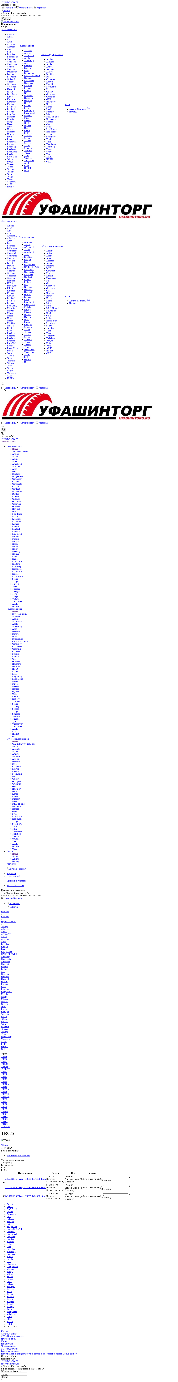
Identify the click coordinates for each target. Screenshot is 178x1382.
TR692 (4, 1099)
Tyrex (3, 1034)
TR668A (5, 1084)
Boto (3, 949)
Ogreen (4, 1004)
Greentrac (5, 974)
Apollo (4, 936)
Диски (15, 856)
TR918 (4, 1106)
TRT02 (4, 1121)
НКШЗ (4, 1046)
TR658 (4, 1074)
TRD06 (4, 1111)
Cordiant (5, 964)
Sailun (4, 1016)
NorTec (4, 1001)
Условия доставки (9, 1349)
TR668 (4, 1081)
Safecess (5, 1014)
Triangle (4, 1031)
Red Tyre (5, 1011)
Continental (6, 959)
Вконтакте (15, 903)
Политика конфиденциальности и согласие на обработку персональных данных (39, 1354)
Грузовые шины (19, 614)
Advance (5, 929)
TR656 (4, 1056)
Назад (15, 449)
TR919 (4, 1109)
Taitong (4, 1019)
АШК (4, 1041)
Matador (4, 994)
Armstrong (6, 939)
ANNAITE (6, 934)
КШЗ (3, 1044)
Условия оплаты (8, 1346)
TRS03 (4, 1119)
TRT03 (4, 1124)
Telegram (14, 907)
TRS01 (4, 1114)
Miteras (4, 999)
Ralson (4, 1009)
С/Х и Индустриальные (23, 744)
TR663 (4, 1076)
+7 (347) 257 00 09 (9, 2)
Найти (4, 1377)
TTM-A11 (5, 1069)
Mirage (4, 996)
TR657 (4, 1071)
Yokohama (6, 1039)
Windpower (6, 1036)
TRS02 (4, 1116)
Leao (3, 986)
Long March (6, 991)
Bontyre (4, 946)
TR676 (4, 1059)
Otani (3, 1006)
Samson (4, 1021)
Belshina (5, 944)
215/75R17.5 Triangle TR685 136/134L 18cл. (25, 1187)
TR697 (4, 1061)
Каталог (5, 1331)
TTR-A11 (5, 1126)
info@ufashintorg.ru (13, 898)
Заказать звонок (8, 441)
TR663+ (5, 1079)
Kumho (4, 984)
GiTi (3, 971)
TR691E (5, 1094)
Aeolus (4, 931)
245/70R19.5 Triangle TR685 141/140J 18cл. (25, 1196)
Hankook (5, 979)
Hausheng (5, 976)
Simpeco (5, 1026)
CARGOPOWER (9, 954)
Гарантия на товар (9, 1351)
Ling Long (6, 989)
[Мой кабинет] (2, 384)
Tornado (4, 1029)
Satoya (4, 1024)
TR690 (4, 1091)
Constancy (5, 956)
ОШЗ (3, 1049)
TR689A (5, 1089)
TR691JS (5, 1096)
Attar (3, 941)
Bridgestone (6, 951)
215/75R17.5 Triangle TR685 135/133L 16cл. (25, 1179)
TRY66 (4, 1066)
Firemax (4, 966)
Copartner (5, 961)
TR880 (4, 1104)
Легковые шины (20, 451)
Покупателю (7, 1344)
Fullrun (4, 969)
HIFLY (4, 981)
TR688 (4, 1086)
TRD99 (4, 1064)
